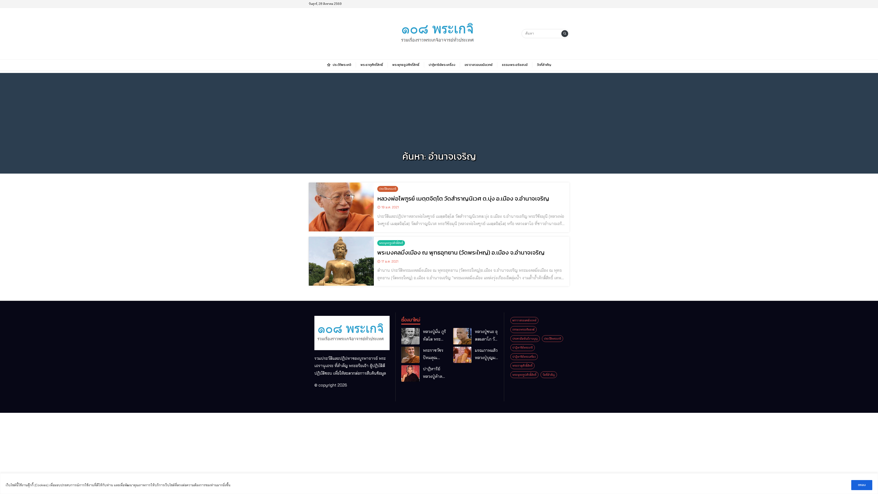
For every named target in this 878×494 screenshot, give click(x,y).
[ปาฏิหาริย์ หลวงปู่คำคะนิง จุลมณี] (410, 373)
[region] (439, 483)
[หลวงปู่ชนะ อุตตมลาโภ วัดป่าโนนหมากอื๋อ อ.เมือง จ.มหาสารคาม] (462, 336)
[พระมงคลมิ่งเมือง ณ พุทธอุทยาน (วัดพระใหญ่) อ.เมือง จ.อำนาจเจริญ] (341, 261)
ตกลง (862, 485)
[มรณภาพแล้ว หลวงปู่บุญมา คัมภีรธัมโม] (462, 355)
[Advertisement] (439, 105)
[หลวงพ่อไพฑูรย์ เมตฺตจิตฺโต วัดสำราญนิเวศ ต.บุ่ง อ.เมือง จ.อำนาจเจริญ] (341, 207)
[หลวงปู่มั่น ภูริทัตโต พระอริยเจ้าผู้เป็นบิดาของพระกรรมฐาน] (410, 336)
